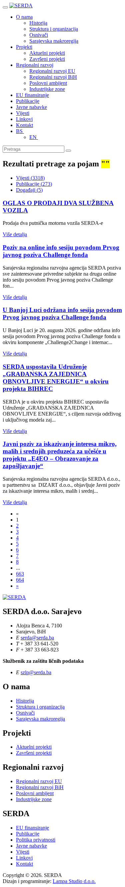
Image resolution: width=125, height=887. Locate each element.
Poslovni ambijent (48, 83)
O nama (24, 17)
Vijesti (22, 113)
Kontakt (24, 125)
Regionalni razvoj (34, 65)
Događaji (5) (29, 190)
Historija (38, 23)
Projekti (24, 47)
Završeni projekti (47, 59)
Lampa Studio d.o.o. (74, 881)
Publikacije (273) (34, 184)
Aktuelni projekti (47, 53)
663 (20, 574)
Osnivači (38, 35)
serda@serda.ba (37, 637)
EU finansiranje (32, 95)
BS (20, 131)
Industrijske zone (47, 89)
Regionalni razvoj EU (52, 71)
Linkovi (24, 119)
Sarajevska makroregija (53, 41)
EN (33, 137)
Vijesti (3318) (30, 178)
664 (20, 580)
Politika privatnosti (35, 840)
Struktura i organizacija (53, 29)
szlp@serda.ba (36, 672)
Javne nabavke (31, 107)
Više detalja (15, 234)
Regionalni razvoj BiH (53, 77)
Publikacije (27, 101)
